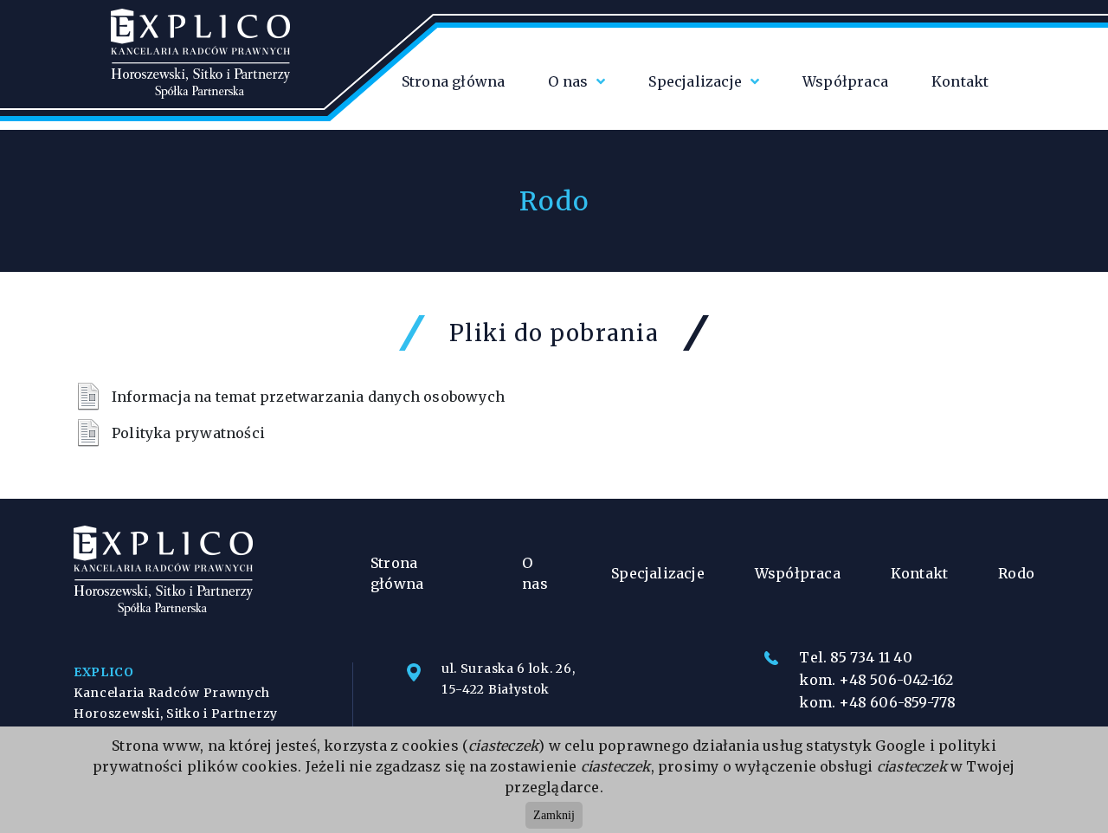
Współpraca (845, 81)
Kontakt (960, 81)
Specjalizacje (695, 81)
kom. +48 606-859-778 (877, 702)
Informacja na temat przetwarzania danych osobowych (308, 396)
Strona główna (454, 81)
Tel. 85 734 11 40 (855, 657)
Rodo (1016, 573)
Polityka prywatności (188, 433)
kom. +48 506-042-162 (876, 679)
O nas (568, 81)
